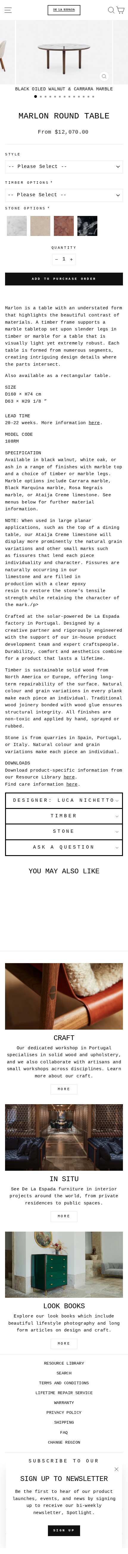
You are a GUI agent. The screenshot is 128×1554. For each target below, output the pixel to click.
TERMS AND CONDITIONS (64, 1383)
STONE (64, 831)
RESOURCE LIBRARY (64, 1363)
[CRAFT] (64, 996)
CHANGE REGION (64, 1442)
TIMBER (64, 816)
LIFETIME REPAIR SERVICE (64, 1393)
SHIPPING (64, 1422)
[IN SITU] (64, 1137)
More (64, 1344)
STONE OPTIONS (25, 208)
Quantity (64, 248)
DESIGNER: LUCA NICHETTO (64, 800)
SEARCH (64, 1373)
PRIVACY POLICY (63, 1413)
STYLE (13, 154)
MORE (64, 1089)
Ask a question (64, 847)
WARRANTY (64, 1403)
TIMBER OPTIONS (27, 183)
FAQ (64, 1433)
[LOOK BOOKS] (64, 1265)
